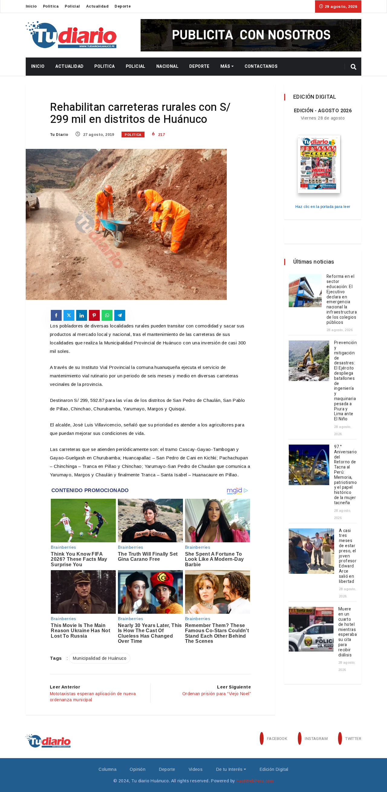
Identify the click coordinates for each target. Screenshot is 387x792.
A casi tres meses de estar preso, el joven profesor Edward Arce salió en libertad (347, 556)
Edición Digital (274, 769)
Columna (107, 769)
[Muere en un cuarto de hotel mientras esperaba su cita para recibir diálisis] (311, 629)
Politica (51, 6)
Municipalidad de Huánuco (99, 658)
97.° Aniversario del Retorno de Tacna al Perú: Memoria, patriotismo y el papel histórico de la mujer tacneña (345, 475)
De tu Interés (229, 769)
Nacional (167, 66)
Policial (72, 6)
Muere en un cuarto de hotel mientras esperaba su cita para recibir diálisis (347, 632)
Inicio (31, 6)
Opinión (137, 769)
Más (225, 66)
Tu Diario (59, 135)
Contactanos (261, 66)
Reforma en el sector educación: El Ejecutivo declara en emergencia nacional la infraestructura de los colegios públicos (342, 299)
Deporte (123, 6)
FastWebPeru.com (255, 780)
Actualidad (97, 6)
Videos (196, 769)
